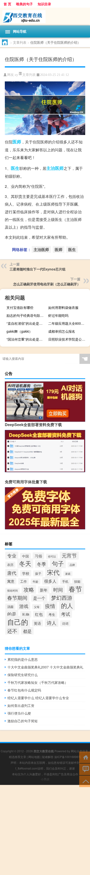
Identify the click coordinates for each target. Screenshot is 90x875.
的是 (11, 614)
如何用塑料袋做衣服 (63, 307)
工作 (23, 581)
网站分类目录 (79, 751)
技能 (77, 581)
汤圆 (10, 606)
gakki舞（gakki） (19, 331)
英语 (37, 623)
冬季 (41, 564)
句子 (58, 563)
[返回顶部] (84, 781)
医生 (15, 168)
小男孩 (45, 779)
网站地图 (34, 757)
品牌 (72, 565)
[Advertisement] (45, 830)
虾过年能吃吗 (58, 315)
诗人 (51, 622)
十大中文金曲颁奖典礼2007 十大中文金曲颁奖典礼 (45, 667)
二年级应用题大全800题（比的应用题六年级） (68, 323)
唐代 (11, 572)
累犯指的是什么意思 (22, 659)
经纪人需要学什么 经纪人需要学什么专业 (38, 697)
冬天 (25, 563)
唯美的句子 (24, 3)
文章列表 (19, 42)
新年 (44, 590)
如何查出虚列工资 (20, 705)
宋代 (53, 572)
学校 (25, 573)
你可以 (52, 556)
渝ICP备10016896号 (67, 757)
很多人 (50, 581)
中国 (25, 556)
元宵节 (69, 555)
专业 (11, 555)
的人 (67, 605)
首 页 (7, 3)
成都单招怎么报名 (61, 331)
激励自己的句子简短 (22, 720)
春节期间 (17, 597)
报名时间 (12, 590)
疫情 (50, 605)
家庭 (68, 573)
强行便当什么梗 (19, 713)
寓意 (10, 581)
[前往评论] (84, 769)
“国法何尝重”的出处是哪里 (26, 339)
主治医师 (55, 168)
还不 (12, 630)
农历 (10, 564)
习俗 (38, 556)
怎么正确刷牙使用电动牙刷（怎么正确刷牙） (46, 283)
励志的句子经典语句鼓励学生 (26, 315)
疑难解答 (48, 757)
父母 (36, 607)
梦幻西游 (61, 597)
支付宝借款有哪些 (19, 307)
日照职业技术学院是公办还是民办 (68, 339)
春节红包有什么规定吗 (24, 690)
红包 (39, 614)
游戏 (23, 606)
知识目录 (44, 3)
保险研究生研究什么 (22, 674)
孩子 (38, 573)
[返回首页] (84, 757)
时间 (58, 589)
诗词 (65, 623)
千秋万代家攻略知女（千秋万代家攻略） (37, 682)
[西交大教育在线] (45, 16)
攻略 (29, 589)
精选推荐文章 (17, 757)
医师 (16, 142)
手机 (65, 581)
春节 (75, 589)
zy (16, 75)
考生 (51, 614)
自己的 (17, 622)
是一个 (39, 598)
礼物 (25, 614)
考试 (65, 614)
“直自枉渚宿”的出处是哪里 (26, 323)
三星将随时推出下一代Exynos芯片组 (38, 269)
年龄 (35, 581)
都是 (27, 631)
